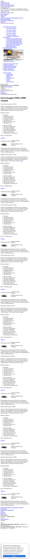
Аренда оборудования (8, 70)
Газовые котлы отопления (9, 66)
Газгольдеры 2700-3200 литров (14, 38)
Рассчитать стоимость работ (7, 5)
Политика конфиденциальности (9, 530)
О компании (9, 74)
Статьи (8, 79)
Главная (3, 91)
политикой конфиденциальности (11, 553)
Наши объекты (10, 77)
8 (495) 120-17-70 (5, 2)
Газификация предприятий (10, 47)
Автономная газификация (9, 26)
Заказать (3, 138)
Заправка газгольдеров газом (10, 63)
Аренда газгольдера (8, 68)
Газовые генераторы (8, 65)
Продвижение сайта (6, 534)
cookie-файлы (14, 545)
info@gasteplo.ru (5, 14)
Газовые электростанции (9, 67)
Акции (8, 80)
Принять (14, 556)
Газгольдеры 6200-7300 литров (14, 41)
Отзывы (8, 76)
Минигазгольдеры (11, 46)
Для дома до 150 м (11, 28)
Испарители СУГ (7, 49)
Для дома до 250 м (11, 30)
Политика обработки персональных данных (11, 531)
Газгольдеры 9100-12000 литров (14, 43)
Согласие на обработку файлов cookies (10, 533)
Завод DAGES (10, 81)
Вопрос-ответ (9, 75)
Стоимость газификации (12, 36)
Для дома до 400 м (11, 31)
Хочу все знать (7, 72)
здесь (21, 110)
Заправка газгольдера (8, 61)
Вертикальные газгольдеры (13, 45)
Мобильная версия (5, 3)
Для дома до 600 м (11, 33)
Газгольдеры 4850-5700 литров (14, 40)
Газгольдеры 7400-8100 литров (14, 42)
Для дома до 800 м (11, 34)
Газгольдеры (6, 37)
